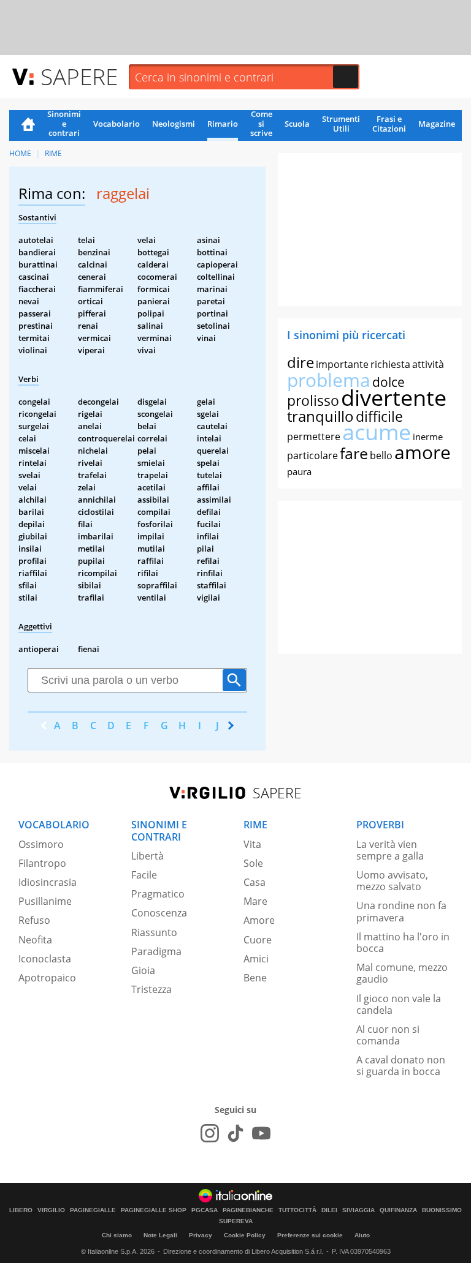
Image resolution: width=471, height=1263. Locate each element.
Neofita (35, 939)
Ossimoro (41, 844)
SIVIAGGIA (358, 1210)
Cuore (257, 939)
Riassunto (154, 932)
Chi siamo (117, 1235)
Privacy (200, 1235)
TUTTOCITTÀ (297, 1210)
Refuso (34, 920)
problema (328, 379)
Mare (255, 901)
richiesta (390, 364)
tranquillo (320, 416)
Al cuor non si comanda (387, 1035)
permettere (313, 436)
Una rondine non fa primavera (401, 911)
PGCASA (204, 1210)
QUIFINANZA (398, 1210)
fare (354, 453)
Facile (144, 875)
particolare (312, 455)
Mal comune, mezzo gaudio (402, 973)
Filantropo (42, 863)
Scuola (297, 123)
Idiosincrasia (47, 882)
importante (342, 364)
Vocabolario (116, 123)
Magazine (436, 123)
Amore (259, 920)
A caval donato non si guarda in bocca (400, 1065)
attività (428, 364)
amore (422, 452)
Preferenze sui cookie (310, 1235)
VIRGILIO (51, 1210)
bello (381, 455)
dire (300, 362)
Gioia (143, 970)
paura (299, 471)
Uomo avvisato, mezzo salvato (392, 880)
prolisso (313, 400)
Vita (252, 844)
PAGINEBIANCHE (248, 1210)
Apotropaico (47, 977)
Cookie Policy (245, 1235)
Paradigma (156, 951)
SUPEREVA (236, 1221)
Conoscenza (159, 913)
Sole (253, 863)
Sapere (79, 76)
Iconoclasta (44, 958)
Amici (256, 958)
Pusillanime (45, 901)
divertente (393, 398)
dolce (388, 382)
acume (376, 432)
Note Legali (160, 1235)
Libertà (147, 856)
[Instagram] (210, 1133)
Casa (254, 882)
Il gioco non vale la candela (398, 1004)
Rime (53, 153)
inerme (428, 436)
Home (28, 125)
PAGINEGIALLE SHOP (153, 1210)
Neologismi (173, 123)
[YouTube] (261, 1133)
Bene (255, 977)
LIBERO (21, 1210)
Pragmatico (158, 894)
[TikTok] (235, 1133)
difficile (379, 416)
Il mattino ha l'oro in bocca (403, 942)
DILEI (329, 1210)
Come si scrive (261, 124)
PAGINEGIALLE (93, 1210)
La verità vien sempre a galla (390, 850)
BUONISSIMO (442, 1210)
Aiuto (362, 1235)
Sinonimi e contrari (64, 124)
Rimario (222, 123)
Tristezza (151, 989)
